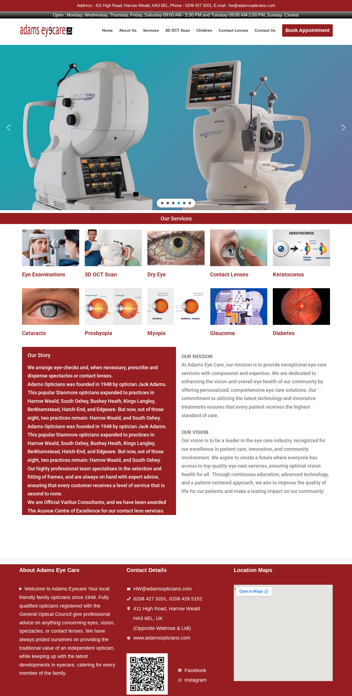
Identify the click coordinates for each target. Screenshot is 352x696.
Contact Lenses (233, 30)
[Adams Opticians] (48, 30)
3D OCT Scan (177, 30)
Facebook (195, 670)
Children (204, 30)
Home (107, 30)
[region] (176, 127)
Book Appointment (307, 30)
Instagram (196, 680)
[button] (8, 127)
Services (151, 30)
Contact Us (265, 30)
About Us (128, 30)
